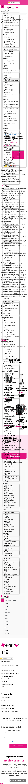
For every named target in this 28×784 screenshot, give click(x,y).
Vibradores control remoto (8, 33)
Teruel (6, 615)
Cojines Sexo (7, 360)
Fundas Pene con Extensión (8, 98)
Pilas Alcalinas (8, 553)
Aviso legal (4, 681)
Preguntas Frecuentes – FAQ (9, 665)
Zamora (6, 630)
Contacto (3, 668)
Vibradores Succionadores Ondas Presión (11, 36)
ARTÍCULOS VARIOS (7, 508)
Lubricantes (4, 703)
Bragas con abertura (9, 204)
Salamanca (7, 597)
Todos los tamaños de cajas (10, 559)
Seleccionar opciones (21, 395)
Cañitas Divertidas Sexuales (8, 532)
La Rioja (6, 555)
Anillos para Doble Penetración (8, 91)
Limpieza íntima (8, 480)
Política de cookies (6, 687)
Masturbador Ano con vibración (9, 127)
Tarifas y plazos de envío (8, 676)
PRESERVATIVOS (9, 555)
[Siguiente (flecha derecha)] (2, 783)
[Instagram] (7, 652)
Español (12, 2)
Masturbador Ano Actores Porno (10, 109)
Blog (2, 690)
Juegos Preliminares (9, 505)
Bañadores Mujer (8, 245)
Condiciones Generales (7, 679)
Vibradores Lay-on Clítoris (8, 23)
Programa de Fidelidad (7, 671)
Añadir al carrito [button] (23, 427)
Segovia (6, 603)
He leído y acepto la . (13, 741)
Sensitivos (7, 593)
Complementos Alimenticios (8, 451)
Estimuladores (19, 21)
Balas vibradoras (6, 697)
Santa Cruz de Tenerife (10, 600)
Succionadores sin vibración (8, 64)
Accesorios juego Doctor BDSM (10, 306)
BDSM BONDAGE (6, 297)
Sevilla (6, 606)
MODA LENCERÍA (6, 186)
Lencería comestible (9, 295)
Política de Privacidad (7, 684)
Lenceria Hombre (9, 274)
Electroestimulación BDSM (9, 182)
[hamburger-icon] (2, 6)
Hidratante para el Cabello (8, 468)
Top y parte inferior (9, 217)
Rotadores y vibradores (7, 708)
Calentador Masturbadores (7, 115)
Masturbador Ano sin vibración (9, 124)
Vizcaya (6, 627)
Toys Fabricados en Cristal (9, 160)
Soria (5, 609)
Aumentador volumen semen (9, 446)
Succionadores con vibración (9, 67)
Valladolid (6, 624)
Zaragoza (6, 633)
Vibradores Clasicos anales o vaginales (11, 26)
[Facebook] (2, 652)
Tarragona (7, 612)
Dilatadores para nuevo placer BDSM (10, 312)
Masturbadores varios (7, 706)
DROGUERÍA (7, 361)
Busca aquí (4, 11)
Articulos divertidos (9, 512)
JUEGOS (6, 481)
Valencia (6, 621)
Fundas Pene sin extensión (8, 95)
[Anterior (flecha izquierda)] (0, 783)
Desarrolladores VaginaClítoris (8, 57)
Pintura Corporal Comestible (8, 427)
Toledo (6, 618)
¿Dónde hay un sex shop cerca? (10, 673)
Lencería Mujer (5, 700)
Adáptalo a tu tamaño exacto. (9, 571)
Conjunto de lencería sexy (11, 229)
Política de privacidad (17, 742)
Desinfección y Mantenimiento (7, 474)
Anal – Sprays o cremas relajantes (10, 417)
